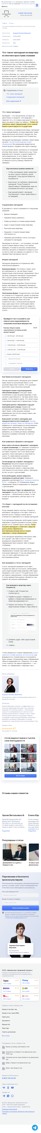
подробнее (5, 3)
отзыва (25, 991)
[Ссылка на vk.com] (3, 1087)
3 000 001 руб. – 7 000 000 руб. (16, 349)
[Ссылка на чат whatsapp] (12, 1096)
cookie (14, 2)
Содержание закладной (15, 97)
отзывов (7, 983)
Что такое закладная (14, 94)
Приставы (5, 1028)
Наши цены (6, 1017)
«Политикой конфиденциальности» (16, 918)
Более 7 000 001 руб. (13, 354)
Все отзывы (20, 776)
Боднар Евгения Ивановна (22, 33)
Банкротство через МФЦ (10, 1013)
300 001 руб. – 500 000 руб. (15, 336)
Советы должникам (9, 1032)
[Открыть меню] (37, 5)
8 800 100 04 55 (25, 13)
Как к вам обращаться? (10, 891)
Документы (6, 1020)
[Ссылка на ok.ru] (8, 1087)
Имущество (6, 1024)
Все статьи (6, 1036)
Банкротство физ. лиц (9, 1009)
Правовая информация (9, 1109)
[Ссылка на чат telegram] (3, 1096)
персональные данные (28, 3)
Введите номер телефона (11, 899)
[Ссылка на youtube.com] (12, 1087)
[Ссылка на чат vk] (8, 1096)
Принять (5, 6)
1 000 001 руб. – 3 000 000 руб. (16, 345)
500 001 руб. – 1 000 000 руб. (15, 340)
